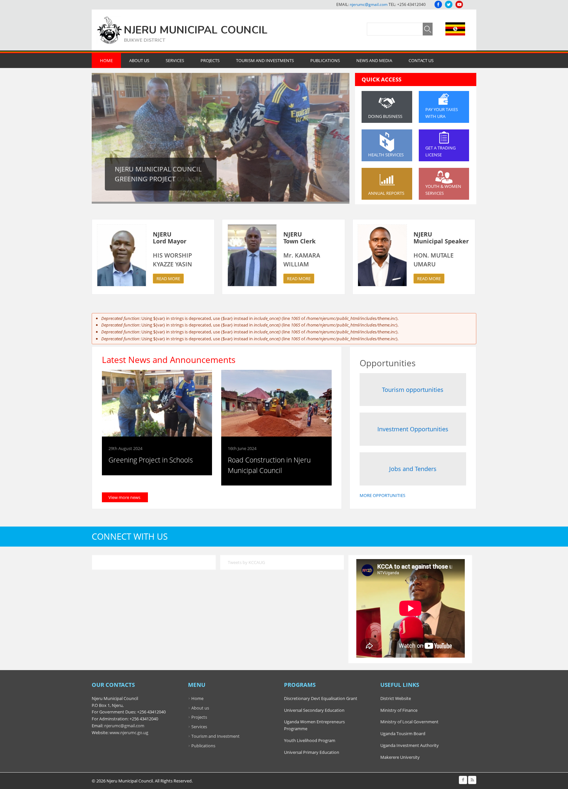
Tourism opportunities (412, 390)
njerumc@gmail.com (369, 4)
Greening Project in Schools (150, 459)
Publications (325, 60)
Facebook (438, 4)
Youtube (459, 4)
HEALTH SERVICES (386, 155)
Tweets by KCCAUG (246, 562)
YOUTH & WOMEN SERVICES (443, 189)
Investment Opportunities (412, 429)
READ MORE (168, 279)
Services (175, 60)
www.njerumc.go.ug (128, 732)
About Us (139, 60)
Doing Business (385, 116)
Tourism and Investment (215, 736)
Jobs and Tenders (413, 469)
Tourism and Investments (265, 60)
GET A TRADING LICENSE (440, 151)
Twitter (449, 4)
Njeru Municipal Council (196, 30)
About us (200, 708)
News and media (374, 60)
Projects (210, 60)
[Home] (109, 30)
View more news (124, 497)
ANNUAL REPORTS (386, 193)
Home (106, 60)
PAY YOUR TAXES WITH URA (441, 112)
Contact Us (421, 60)
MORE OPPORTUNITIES (382, 495)
